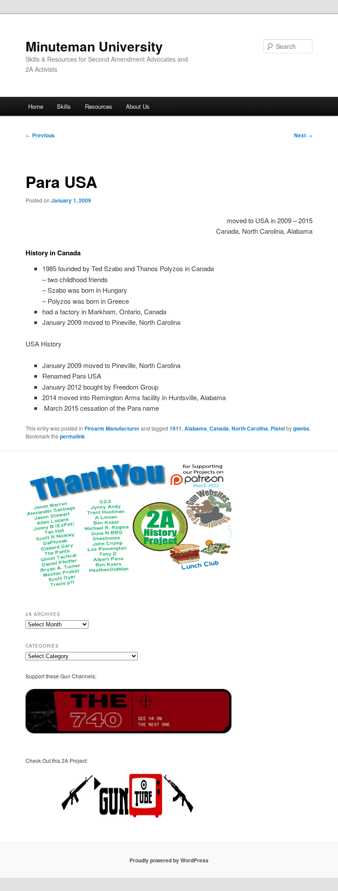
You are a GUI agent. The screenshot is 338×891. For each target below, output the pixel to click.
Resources (98, 106)
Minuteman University (94, 46)
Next (303, 135)
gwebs (301, 428)
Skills (64, 106)
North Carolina (249, 428)
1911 (175, 428)
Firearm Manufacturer (112, 428)
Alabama (195, 428)
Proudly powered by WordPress (169, 860)
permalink (72, 436)
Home (35, 106)
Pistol (278, 428)
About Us (138, 106)
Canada (219, 428)
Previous (40, 135)
